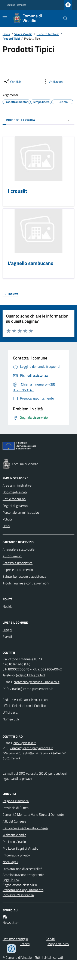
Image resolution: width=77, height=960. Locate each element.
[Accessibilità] (11, 948)
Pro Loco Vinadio (14, 841)
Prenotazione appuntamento (23, 889)
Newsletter (11, 922)
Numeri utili (11, 719)
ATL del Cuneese (14, 821)
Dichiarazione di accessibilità (22, 868)
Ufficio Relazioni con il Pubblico (24, 705)
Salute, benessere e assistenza (24, 576)
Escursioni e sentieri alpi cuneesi (25, 828)
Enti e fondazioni (14, 498)
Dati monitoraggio (15, 938)
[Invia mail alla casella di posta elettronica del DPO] (24, 742)
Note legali (10, 861)
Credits (25, 943)
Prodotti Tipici (11, 38)
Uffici (6, 526)
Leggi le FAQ (11, 879)
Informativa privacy (16, 855)
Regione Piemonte (16, 5)
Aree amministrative (17, 485)
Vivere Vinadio (23, 34)
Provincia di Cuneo (15, 807)
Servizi (50, 938)
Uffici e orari (11, 712)
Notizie (7, 606)
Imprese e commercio (18, 569)
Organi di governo (15, 505)
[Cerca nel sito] (64, 18)
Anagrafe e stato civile (18, 549)
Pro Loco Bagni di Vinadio (20, 848)
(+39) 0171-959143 (30, 675)
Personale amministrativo (21, 512)
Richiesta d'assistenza (18, 895)
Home (6, 34)
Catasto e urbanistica (18, 562)
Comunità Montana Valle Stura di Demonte (33, 814)
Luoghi (7, 629)
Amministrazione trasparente (23, 874)
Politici (7, 519)
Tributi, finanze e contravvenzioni (26, 583)
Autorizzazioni (12, 556)
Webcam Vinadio (14, 834)
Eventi (7, 636)
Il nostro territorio (48, 34)
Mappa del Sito (58, 943)
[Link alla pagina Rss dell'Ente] (5, 916)
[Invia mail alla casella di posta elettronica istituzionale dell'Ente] (36, 681)
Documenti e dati (15, 492)
